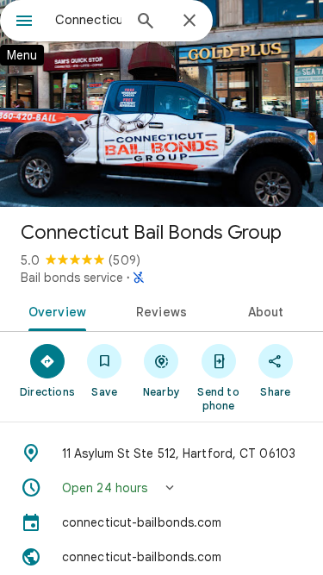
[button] (161, 488)
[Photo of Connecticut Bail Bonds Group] (161, 103)
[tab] (54, 310)
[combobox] (88, 19)
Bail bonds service (72, 277)
